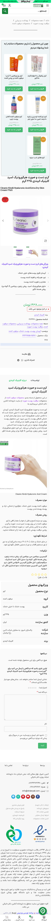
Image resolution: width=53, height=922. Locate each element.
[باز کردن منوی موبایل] (47, 5)
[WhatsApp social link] (22, 360)
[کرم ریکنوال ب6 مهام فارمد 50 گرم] (37, 64)
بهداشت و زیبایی (21, 20)
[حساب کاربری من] (9, 5)
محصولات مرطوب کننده (21, 23)
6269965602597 (29, 335)
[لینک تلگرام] (18, 360)
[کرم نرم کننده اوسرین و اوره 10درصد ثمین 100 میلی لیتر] (37, 105)
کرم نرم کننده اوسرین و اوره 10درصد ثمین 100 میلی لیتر (37, 117)
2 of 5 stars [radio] (34, 688)
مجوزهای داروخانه (43, 808)
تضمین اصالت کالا (43, 812)
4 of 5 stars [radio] (30, 688)
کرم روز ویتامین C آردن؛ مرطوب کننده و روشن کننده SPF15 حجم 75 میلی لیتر (14, 78)
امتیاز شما (43, 688)
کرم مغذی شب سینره (37, 157)
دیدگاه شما (42, 692)
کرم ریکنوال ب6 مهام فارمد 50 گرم (37, 77)
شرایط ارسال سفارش (42, 815)
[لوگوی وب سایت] (38, 5)
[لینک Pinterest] (23, 797)
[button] (37, 88)
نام (46, 723)
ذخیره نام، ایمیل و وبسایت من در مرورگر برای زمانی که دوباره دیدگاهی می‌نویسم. (28, 737)
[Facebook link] (38, 797)
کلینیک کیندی (39, 315)
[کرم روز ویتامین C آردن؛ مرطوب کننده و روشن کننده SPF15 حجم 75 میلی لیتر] (14, 64)
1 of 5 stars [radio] (36, 688)
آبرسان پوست (35, 331)
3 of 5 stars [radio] (32, 688)
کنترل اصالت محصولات (41, 818)
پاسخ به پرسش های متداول (15, 808)
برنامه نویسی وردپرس (25, 913)
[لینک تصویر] (40, 833)
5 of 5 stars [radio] (28, 688)
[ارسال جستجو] (5, 11)
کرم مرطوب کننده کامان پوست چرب (14, 117)
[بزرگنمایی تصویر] (46, 241)
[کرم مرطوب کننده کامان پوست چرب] (14, 105)
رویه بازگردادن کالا (18, 818)
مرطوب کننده (13, 331)
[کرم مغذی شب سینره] (37, 146)
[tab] (35, 380)
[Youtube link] (28, 797)
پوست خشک (24, 331)
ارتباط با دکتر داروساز (42, 805)
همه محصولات (37, 20)
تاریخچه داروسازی (18, 815)
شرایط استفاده (19, 812)
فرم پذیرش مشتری (18, 805)
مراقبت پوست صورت (41, 23)
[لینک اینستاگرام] (33, 797)
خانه (47, 20)
